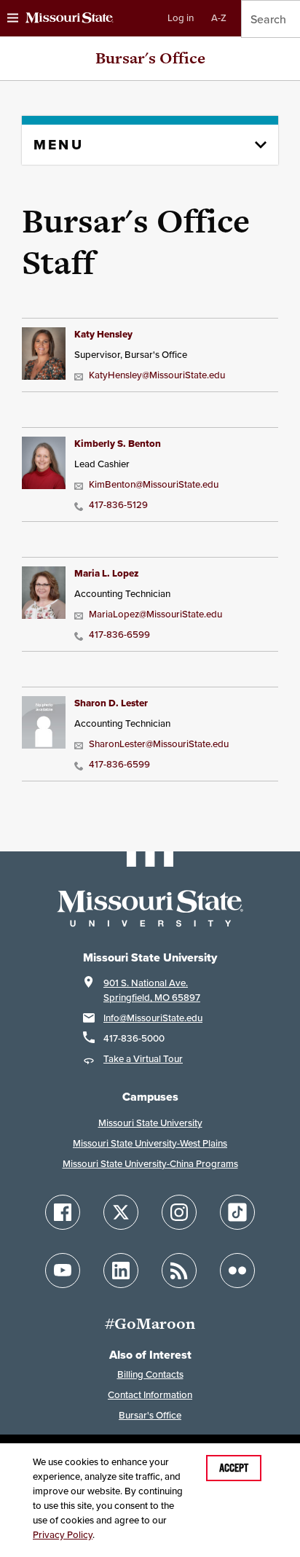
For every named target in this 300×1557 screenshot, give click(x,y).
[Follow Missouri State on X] (120, 1212)
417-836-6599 (119, 634)
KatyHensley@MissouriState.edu (157, 375)
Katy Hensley (103, 334)
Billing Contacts (150, 1374)
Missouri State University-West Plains (150, 1143)
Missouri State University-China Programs (150, 1164)
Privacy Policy (62, 1535)
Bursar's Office (150, 58)
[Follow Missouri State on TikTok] (237, 1212)
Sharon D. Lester (111, 703)
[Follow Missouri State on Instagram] (179, 1212)
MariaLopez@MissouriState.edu (155, 614)
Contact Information (150, 1395)
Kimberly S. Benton (117, 443)
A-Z (218, 18)
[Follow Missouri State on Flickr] (237, 1270)
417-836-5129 (118, 505)
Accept (233, 1468)
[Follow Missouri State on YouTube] (62, 1270)
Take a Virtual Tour (143, 1059)
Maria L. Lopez (106, 573)
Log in (180, 18)
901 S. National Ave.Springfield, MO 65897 (151, 990)
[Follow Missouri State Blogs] (179, 1270)
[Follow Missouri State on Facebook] (62, 1212)
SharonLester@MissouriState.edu (159, 744)
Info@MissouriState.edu (152, 1018)
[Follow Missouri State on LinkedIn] (120, 1270)
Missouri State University (150, 1123)
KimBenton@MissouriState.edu (153, 484)
